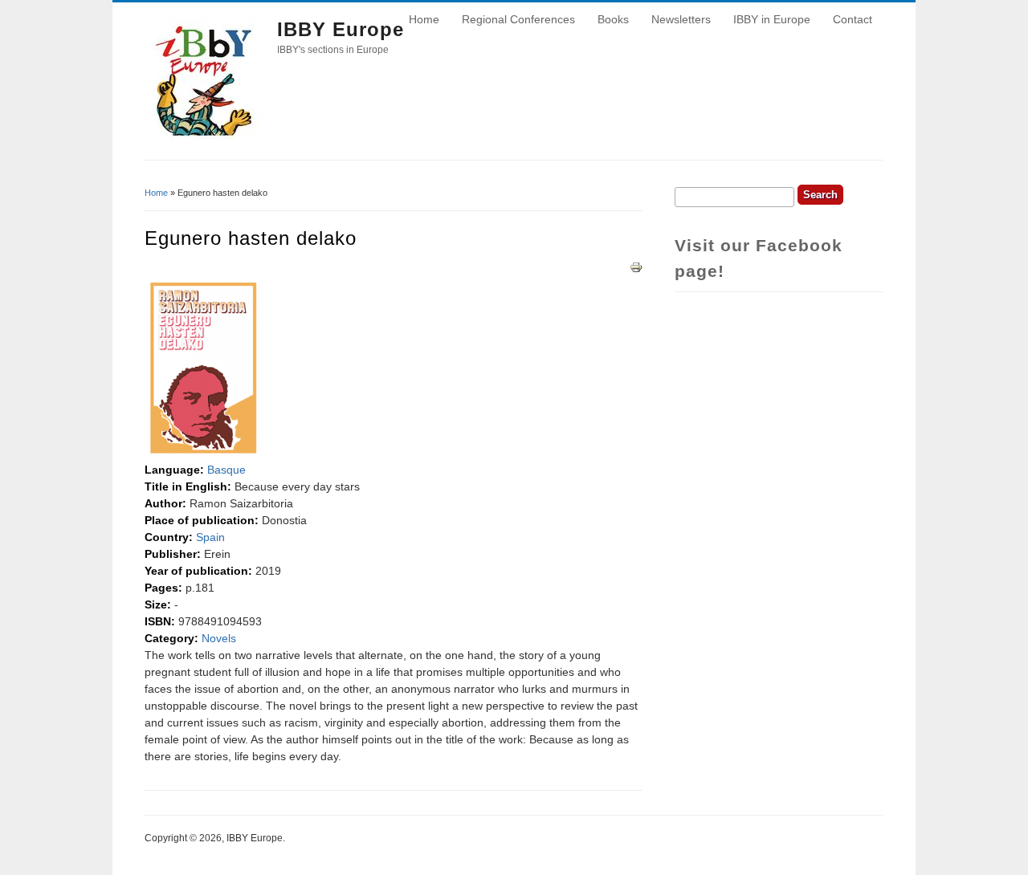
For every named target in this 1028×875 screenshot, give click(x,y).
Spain (210, 537)
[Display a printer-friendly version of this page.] (636, 265)
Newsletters (681, 19)
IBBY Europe (340, 29)
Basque (226, 469)
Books (613, 19)
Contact (852, 19)
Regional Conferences (518, 19)
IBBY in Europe (771, 19)
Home (424, 19)
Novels (219, 638)
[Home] (205, 134)
